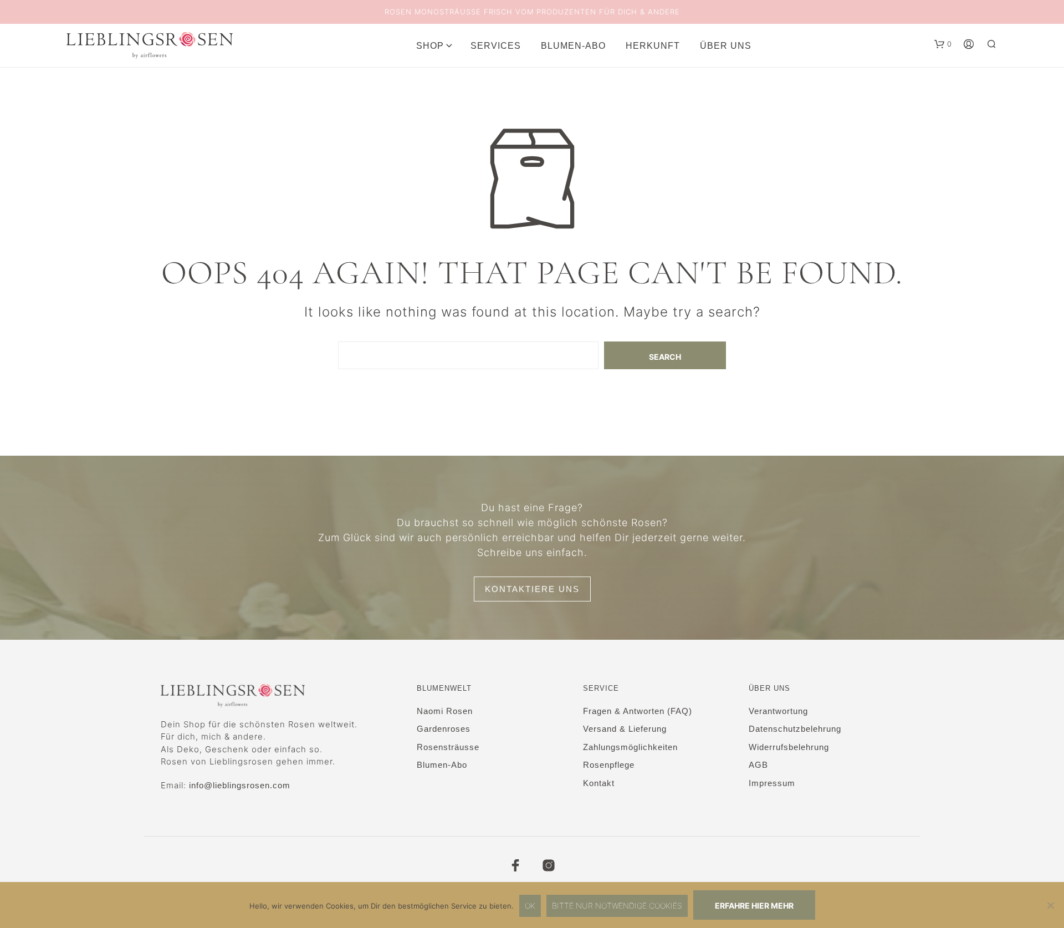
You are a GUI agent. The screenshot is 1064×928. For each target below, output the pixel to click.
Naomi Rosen (445, 711)
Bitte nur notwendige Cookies (617, 905)
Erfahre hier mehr (754, 905)
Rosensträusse (448, 747)
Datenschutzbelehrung (795, 728)
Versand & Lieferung (625, 728)
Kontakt (599, 783)
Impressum (772, 783)
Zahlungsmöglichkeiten (630, 747)
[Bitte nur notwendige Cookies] (1050, 905)
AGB (758, 764)
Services (495, 45)
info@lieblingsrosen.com (239, 785)
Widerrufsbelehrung (789, 747)
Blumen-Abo (573, 45)
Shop (430, 45)
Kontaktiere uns (532, 589)
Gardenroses (443, 728)
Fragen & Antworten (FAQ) (637, 711)
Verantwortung (778, 711)
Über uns (725, 45)
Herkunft (653, 45)
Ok (530, 905)
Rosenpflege (609, 764)
